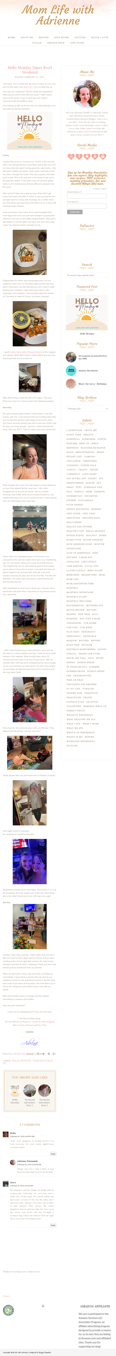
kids (95, 553)
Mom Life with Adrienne (58, 15)
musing (71, 614)
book (69, 452)
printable (89, 636)
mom (102, 575)
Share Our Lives (30, 87)
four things (74, 504)
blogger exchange (93, 448)
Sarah (23, 105)
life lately (88, 561)
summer (94, 667)
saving (102, 649)
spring (70, 662)
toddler (88, 688)
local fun (91, 566)
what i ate (73, 724)
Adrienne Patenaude (27, 1161)
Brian (100, 452)
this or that (74, 680)
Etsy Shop (42, 1025)
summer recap (75, 671)
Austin (102, 439)
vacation (92, 702)
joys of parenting (78, 553)
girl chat (88, 513)
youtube (72, 745)
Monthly (72, 588)
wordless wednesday (80, 741)
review (95, 640)
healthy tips (75, 531)
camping (89, 456)
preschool (73, 636)
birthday (72, 448)
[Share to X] (43, 1054)
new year (84, 614)
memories (72, 575)
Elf (99, 483)
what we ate (74, 728)
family (79, 491)
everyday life (93, 487)
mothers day (94, 605)
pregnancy (88, 632)
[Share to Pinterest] (49, 1054)
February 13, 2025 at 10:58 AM (29, 1164)
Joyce (13, 1182)
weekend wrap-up (95, 706)
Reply (53, 1154)
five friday (85, 500)
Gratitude (73, 518)
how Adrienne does (79, 544)
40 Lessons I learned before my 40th (93, 357)
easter (90, 483)
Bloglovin (26, 1022)
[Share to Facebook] (38, 1054)
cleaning (72, 465)
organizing (73, 623)
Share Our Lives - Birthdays (93, 384)
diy (101, 478)
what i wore (90, 724)
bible (94, 443)
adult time (73, 434)
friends (96, 509)
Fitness (71, 500)
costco (71, 469)
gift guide (73, 513)
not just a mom (90, 618)
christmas (90, 461)
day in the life (76, 478)
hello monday (21, 1060)
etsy (79, 487)
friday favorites (77, 509)
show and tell (76, 658)
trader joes (74, 693)
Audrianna (88, 439)
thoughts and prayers (81, 684)
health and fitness (79, 526)
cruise (94, 469)
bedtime (71, 443)
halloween (73, 522)
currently (73, 474)
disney (92, 478)
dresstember (75, 483)
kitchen (71, 557)
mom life (72, 579)
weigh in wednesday (79, 715)
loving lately (75, 570)
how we (99, 544)
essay (70, 487)
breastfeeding (85, 452)
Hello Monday (87, 333)
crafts (82, 469)
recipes (84, 640)
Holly (13, 1133)
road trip (73, 645)
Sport (100, 658)
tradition (91, 693)
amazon (88, 434)
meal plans (95, 570)
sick (91, 658)
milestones (89, 575)
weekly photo (75, 710)
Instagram (50, 1022)
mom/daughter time (80, 583)
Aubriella (73, 439)
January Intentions (88, 370)
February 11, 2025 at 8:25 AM (21, 1186)
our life (72, 627)
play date (72, 632)
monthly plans (76, 596)
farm (89, 491)
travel (88, 697)
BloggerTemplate (45, 1352)
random (71, 640)
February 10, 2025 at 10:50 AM (22, 1136)
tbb (68, 675)
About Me (90, 430)
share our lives (89, 653)
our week (86, 627)
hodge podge (75, 535)
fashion (99, 491)
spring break (85, 662)
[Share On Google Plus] (54, 1054)
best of (84, 443)
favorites (91, 496)
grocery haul (91, 518)
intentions (73, 548)
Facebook (36, 1022)
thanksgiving (82, 675)
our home (89, 623)
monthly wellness (79, 601)
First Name (73, 202)
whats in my (74, 737)
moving (92, 610)
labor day (86, 557)
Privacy (6, 1296)
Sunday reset (96, 671)
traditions (73, 697)
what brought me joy (80, 719)
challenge (73, 461)
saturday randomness (81, 649)
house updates (93, 540)
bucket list (74, 456)
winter (89, 737)
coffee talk (88, 465)
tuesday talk (75, 702)
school (71, 653)
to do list (73, 688)
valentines (73, 706)
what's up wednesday (80, 732)
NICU (95, 614)
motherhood (75, 605)
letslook (72, 561)
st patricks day (76, 667)
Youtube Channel (25, 1025)
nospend (72, 618)
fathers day (74, 496)
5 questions (74, 430)
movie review (75, 610)
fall (69, 491)
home (102, 535)
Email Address (74, 192)
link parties (74, 566)
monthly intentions (80, 592)
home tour (73, 540)
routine (87, 645)
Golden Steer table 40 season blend (25, 352)
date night (89, 474)
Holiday (91, 535)
